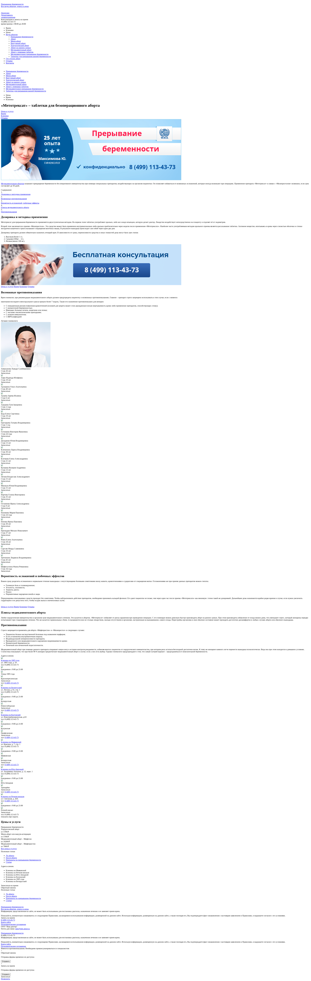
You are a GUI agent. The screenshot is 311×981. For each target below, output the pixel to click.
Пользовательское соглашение (13, 924)
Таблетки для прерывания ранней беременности (31, 56)
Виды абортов (12, 35)
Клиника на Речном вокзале (12, 796)
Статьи (9, 862)
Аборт (13, 39)
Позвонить (5, 979)
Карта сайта (6, 922)
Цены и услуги (7, 111)
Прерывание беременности (22, 37)
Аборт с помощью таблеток (22, 52)
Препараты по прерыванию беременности (23, 860)
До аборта (10, 856)
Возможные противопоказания (14, 199)
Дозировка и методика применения (15, 194)
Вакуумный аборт (18, 43)
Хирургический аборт (20, 45)
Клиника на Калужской (11, 715)
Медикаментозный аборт (21, 50)
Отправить (6, 961)
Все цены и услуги (9, 849)
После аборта (11, 858)
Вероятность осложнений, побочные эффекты (20, 203)
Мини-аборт (16, 41)
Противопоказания (9, 212)
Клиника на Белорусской (11, 688)
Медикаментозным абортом (12, 184)
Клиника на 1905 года (10, 660)
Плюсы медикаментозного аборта (15, 207)
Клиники (5, 116)
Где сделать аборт (13, 59)
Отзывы (9, 61)
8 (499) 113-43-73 (12, 683)
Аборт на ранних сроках (21, 48)
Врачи (3, 114)
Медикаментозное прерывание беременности (29, 54)
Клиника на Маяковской (11, 742)
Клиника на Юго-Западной (12, 769)
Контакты (10, 63)
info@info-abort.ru (22, 929)
